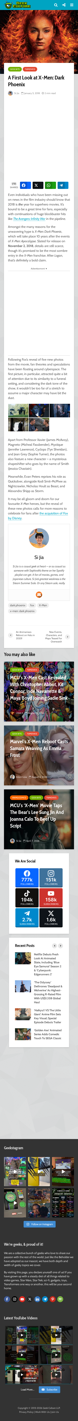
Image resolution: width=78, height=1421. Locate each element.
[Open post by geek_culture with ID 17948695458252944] (63, 1202)
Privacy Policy (26, 1411)
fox (32, 605)
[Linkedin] (37, 1299)
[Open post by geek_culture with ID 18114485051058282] (15, 1202)
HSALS (19, 712)
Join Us (55, 1411)
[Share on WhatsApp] (50, 185)
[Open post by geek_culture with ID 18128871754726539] (39, 1171)
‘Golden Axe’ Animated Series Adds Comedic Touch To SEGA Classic (48, 1034)
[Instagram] (15, 1299)
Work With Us (42, 1411)
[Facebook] (7, 1299)
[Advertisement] (39, 138)
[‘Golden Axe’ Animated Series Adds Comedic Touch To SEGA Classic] (23, 1034)
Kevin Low (21, 776)
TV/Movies (30, 69)
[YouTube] (22, 1299)
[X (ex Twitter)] (30, 1299)
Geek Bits (15, 69)
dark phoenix (17, 605)
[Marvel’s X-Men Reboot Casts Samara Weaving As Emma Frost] (39, 755)
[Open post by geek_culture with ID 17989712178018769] (39, 1202)
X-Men (43, 605)
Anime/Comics (19, 797)
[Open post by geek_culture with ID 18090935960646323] (63, 1171)
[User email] (39, 594)
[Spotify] (60, 1299)
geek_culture (14, 1160)
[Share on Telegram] (63, 185)
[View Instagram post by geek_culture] (24, 1184)
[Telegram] (45, 1299)
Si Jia (16, 93)
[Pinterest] (53, 1299)
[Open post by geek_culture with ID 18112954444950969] (15, 1171)
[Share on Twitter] (38, 185)
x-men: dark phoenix (22, 611)
